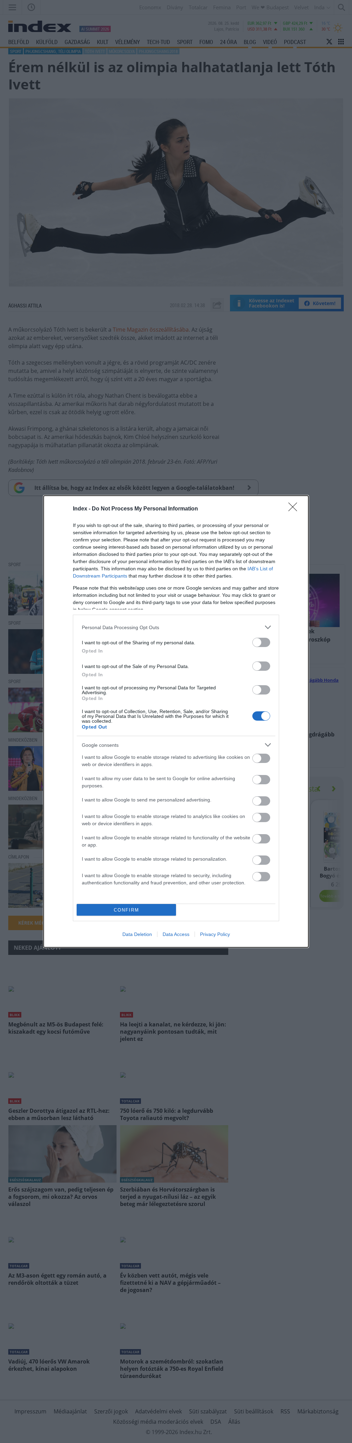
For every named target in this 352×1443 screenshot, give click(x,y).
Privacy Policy (215, 934)
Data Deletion (137, 934)
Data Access (176, 934)
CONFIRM (126, 910)
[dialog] (176, 721)
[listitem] (176, 627)
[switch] (261, 642)
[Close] (294, 509)
